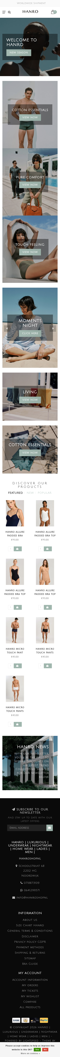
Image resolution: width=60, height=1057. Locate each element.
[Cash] (26, 1020)
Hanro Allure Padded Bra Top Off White (45, 536)
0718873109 (32, 882)
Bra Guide (30, 963)
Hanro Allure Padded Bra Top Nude (45, 594)
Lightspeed (31, 1040)
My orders (30, 985)
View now (30, 184)
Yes (37, 1050)
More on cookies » (30, 1053)
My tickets (30, 990)
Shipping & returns (30, 952)
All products (30, 1007)
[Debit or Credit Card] (35, 1020)
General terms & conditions (30, 930)
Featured (15, 492)
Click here (30, 333)
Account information (30, 979)
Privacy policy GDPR (30, 941)
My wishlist (30, 996)
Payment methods (30, 947)
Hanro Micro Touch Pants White (15, 711)
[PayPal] (44, 1020)
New (30, 492)
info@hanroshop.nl (32, 897)
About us (30, 919)
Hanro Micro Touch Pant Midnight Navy (15, 653)
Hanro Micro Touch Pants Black (45, 653)
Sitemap (30, 958)
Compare (30, 1001)
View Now (30, 117)
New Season (19, 52)
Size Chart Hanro (30, 925)
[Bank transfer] (16, 1020)
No (45, 1050)
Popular (45, 492)
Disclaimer (30, 936)
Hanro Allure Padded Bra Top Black (15, 594)
